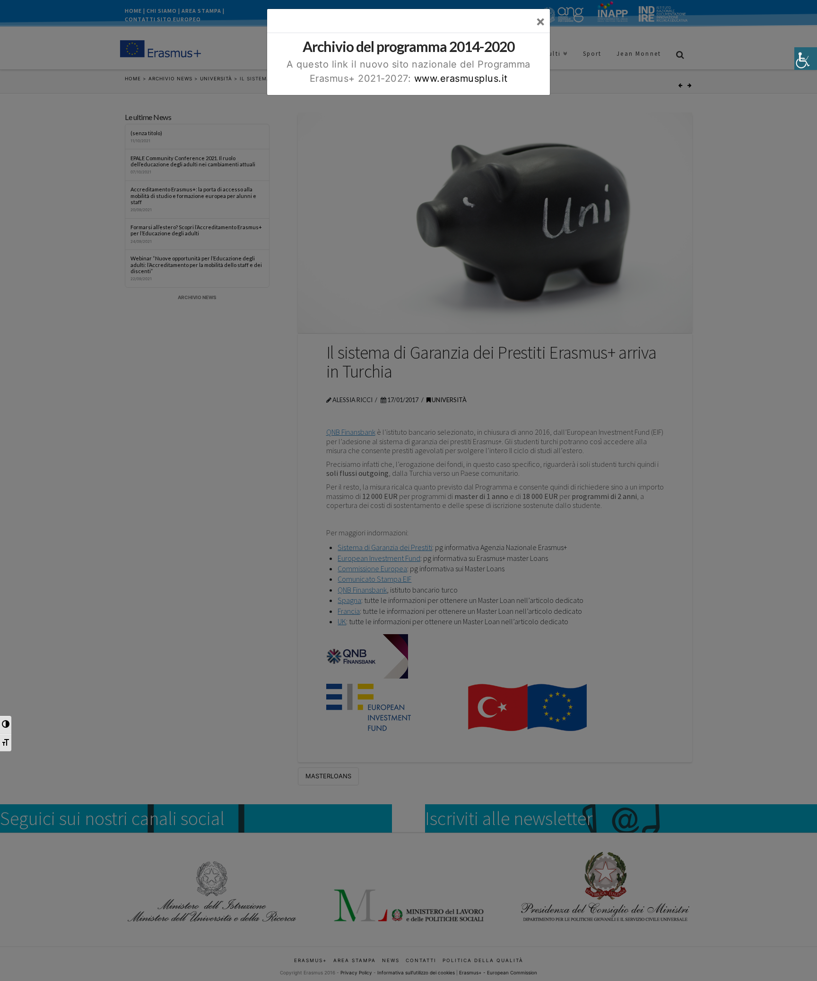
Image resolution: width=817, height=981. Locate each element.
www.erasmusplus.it (461, 78)
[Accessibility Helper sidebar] (805, 58)
